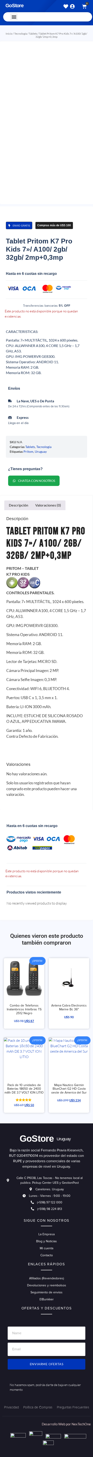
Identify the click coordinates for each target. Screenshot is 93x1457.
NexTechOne (81, 1424)
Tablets (33, 33)
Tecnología (20, 33)
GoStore (14, 5)
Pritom (28, 451)
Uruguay (41, 451)
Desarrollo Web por (57, 1424)
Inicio (9, 33)
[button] (14, 17)
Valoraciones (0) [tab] (48, 505)
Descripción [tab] (18, 505)
